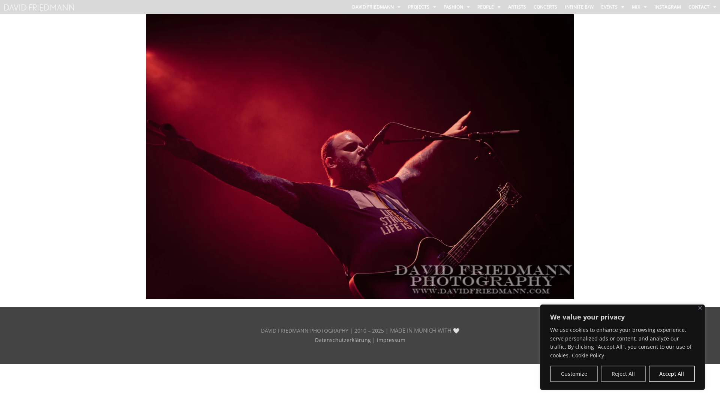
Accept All (671, 373)
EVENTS (609, 7)
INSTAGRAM (667, 7)
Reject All (623, 373)
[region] (622, 347)
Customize (574, 373)
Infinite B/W (579, 7)
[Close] (700, 308)
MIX (636, 7)
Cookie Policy (588, 355)
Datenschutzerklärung (343, 340)
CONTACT (699, 7)
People (485, 7)
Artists (517, 7)
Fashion (453, 7)
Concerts (545, 7)
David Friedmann (373, 7)
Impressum (391, 340)
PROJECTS (418, 7)
